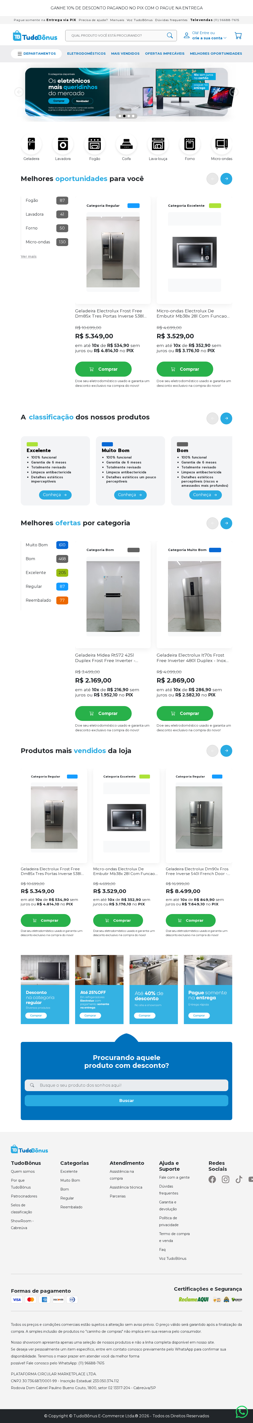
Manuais (117, 20)
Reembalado (71, 1207)
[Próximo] (226, 179)
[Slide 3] (128, 116)
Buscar (126, 1100)
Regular (67, 1198)
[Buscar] (170, 35)
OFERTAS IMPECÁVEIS (165, 53)
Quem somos (23, 1171)
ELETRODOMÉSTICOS (86, 53)
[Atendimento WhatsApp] (242, 1412)
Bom (64, 1189)
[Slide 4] (133, 116)
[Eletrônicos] (126, 92)
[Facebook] (212, 1179)
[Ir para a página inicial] (35, 35)
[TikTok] (239, 1179)
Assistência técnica (126, 1187)
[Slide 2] (124, 116)
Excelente (69, 1171)
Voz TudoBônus (140, 20)
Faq (162, 1249)
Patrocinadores (24, 1196)
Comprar (108, 369)
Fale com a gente (174, 1177)
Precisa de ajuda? (93, 20)
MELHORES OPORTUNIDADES (216, 53)
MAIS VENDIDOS (125, 53)
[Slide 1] (120, 116)
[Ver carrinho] (238, 35)
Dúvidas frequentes (171, 20)
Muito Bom (70, 1180)
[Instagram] (225, 1179)
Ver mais (29, 256)
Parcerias (118, 1196)
